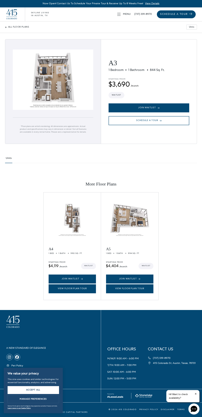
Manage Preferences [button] (33, 399)
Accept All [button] (33, 390)
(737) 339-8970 (143, 14)
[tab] (8, 159)
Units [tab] (191, 27)
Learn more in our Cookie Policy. (19, 408)
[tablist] (101, 159)
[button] (124, 14)
